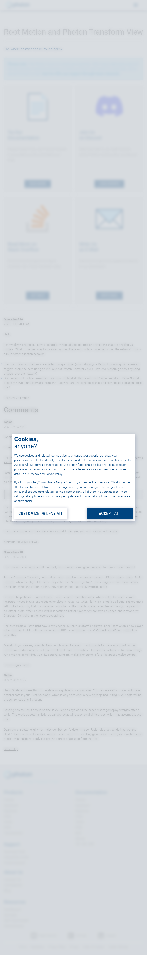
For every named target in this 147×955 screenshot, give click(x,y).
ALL (110, 513)
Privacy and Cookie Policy (46, 474)
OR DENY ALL (40, 513)
